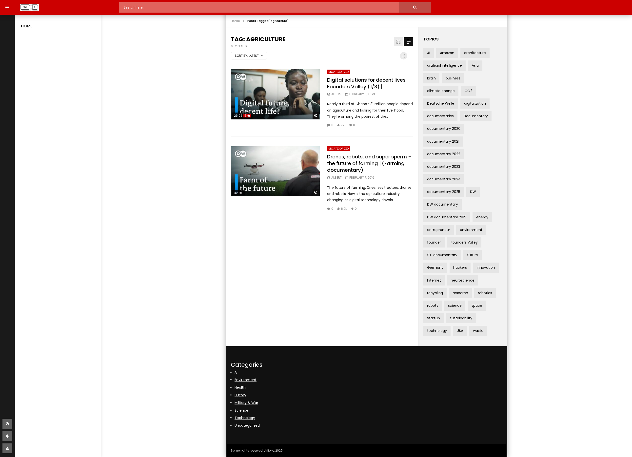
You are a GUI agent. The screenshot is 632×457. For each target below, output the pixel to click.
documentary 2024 (444, 179)
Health (240, 387)
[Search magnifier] (415, 7)
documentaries (440, 116)
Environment (246, 379)
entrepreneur (438, 229)
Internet (434, 280)
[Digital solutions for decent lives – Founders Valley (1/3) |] (275, 94)
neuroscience (462, 280)
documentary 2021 (443, 141)
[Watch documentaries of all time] (29, 7)
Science (241, 410)
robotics (485, 292)
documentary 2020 (443, 128)
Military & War (246, 402)
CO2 (468, 90)
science (455, 305)
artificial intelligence (444, 65)
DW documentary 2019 (446, 217)
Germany (435, 267)
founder (434, 242)
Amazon (447, 52)
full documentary (442, 254)
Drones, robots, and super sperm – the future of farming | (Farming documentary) (369, 163)
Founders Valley (464, 242)
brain (431, 78)
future (472, 254)
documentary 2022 (443, 154)
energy (482, 217)
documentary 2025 (443, 191)
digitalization (475, 103)
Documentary (476, 116)
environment (471, 229)
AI (428, 52)
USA (460, 330)
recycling (435, 292)
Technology (245, 417)
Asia (475, 65)
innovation (486, 267)
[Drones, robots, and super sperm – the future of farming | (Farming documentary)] (275, 171)
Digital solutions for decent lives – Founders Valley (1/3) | (369, 83)
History (240, 395)
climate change (441, 90)
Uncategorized (338, 72)
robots (432, 305)
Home (26, 26)
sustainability (461, 318)
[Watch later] (7, 424)
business (453, 78)
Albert (336, 94)
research (460, 292)
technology (437, 330)
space (477, 305)
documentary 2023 (443, 166)
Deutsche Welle (440, 103)
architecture (475, 52)
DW (473, 191)
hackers (460, 267)
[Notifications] (7, 436)
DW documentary (442, 204)
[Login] (7, 448)
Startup (433, 318)
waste (478, 330)
